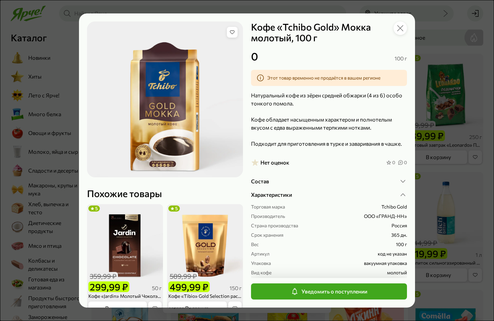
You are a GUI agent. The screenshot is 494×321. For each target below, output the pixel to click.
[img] (232, 32)
